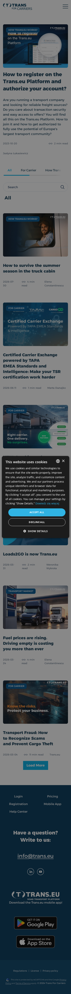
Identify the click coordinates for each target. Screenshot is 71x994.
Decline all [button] (37, 522)
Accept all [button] (37, 512)
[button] (35, 531)
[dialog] (35, 497)
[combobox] (58, 461)
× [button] (63, 461)
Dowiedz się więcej (47, 503)
